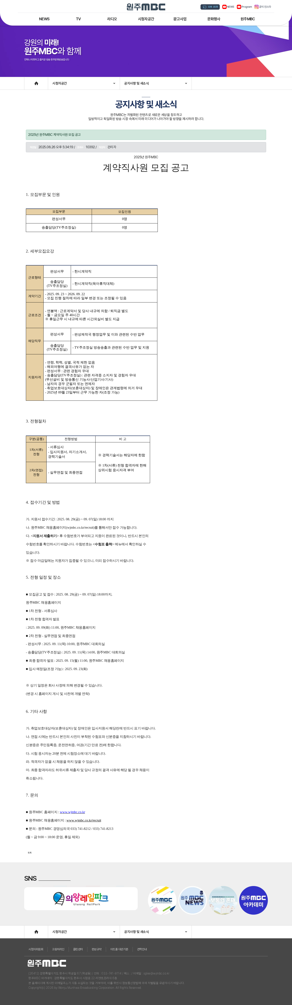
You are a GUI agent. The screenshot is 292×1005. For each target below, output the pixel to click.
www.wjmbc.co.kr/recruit (83, 820)
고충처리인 (58, 949)
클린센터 (78, 949)
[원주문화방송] (146, 6)
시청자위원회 (35, 949)
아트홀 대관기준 (119, 949)
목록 (30, 852)
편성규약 (97, 949)
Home (28, 81)
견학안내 (142, 949)
